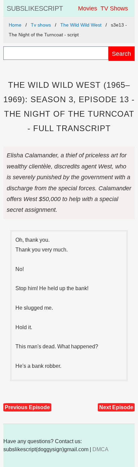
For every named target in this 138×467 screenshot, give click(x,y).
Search (121, 53)
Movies (87, 8)
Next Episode (116, 407)
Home (15, 25)
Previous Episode (27, 407)
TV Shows (114, 8)
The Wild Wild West (80, 25)
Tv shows (41, 25)
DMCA (100, 449)
